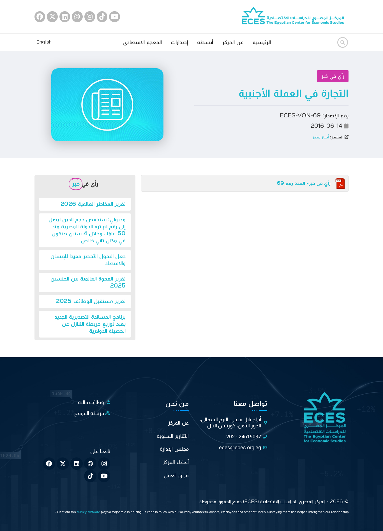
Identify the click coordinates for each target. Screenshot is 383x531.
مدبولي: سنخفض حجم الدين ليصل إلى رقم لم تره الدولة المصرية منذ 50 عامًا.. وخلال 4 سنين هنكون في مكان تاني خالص (87, 230)
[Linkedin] (64, 16)
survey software (89, 512)
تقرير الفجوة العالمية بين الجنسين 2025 (88, 282)
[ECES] (295, 16)
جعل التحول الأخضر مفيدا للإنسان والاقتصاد (88, 260)
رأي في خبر (332, 76)
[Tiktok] (102, 16)
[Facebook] (39, 16)
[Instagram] (89, 16)
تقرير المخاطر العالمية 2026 (93, 204)
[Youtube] (114, 16)
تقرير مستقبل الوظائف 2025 (91, 301)
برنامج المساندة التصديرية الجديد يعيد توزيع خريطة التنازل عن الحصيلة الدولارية (90, 324)
